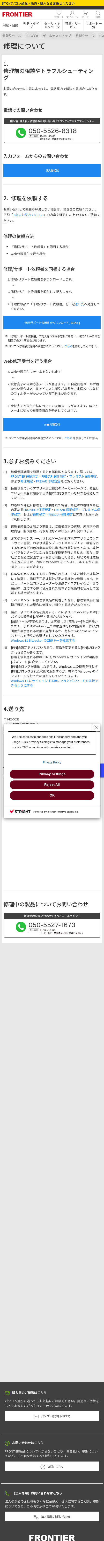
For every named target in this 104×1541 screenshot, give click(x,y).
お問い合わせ (56, 1466)
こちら (68, 346)
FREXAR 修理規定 (48, 481)
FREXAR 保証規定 (54, 476)
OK (52, 795)
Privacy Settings (52, 774)
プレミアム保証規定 (83, 476)
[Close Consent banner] (96, 727)
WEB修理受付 (52, 424)
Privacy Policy (52, 762)
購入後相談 (52, 170)
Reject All (52, 785)
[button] (10, 25)
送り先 (79, 304)
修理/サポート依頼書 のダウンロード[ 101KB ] (52, 322)
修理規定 (26, 481)
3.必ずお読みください (28, 214)
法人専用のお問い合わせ (55, 1516)
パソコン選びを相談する (55, 1416)
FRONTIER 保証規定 (24, 476)
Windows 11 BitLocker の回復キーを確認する (43, 640)
